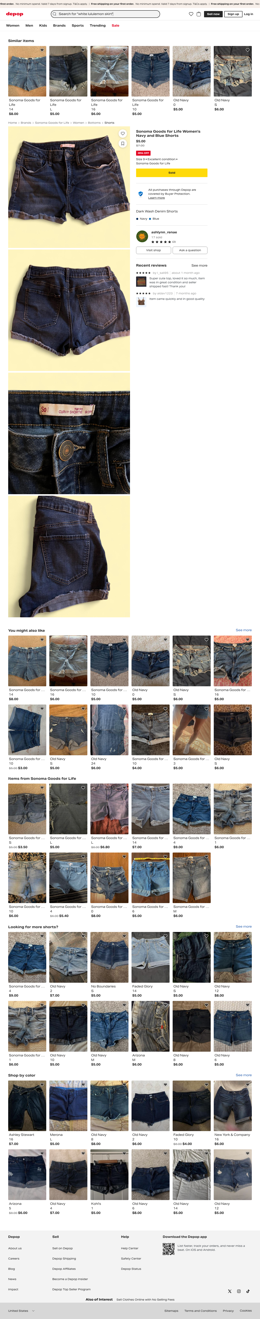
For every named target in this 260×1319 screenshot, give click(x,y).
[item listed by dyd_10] (68, 957)
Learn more (156, 198)
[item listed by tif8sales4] (151, 809)
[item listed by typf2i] (109, 1026)
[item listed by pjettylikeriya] (192, 957)
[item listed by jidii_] (151, 1106)
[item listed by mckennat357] (233, 809)
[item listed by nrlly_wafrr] (27, 809)
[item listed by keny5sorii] (109, 1174)
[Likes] (191, 14)
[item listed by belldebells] (192, 1174)
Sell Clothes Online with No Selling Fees (145, 1299)
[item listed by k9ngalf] (151, 1174)
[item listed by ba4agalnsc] (151, 957)
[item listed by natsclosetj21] (192, 1026)
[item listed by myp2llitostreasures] (27, 730)
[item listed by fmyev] (233, 730)
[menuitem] (12, 25)
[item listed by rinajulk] (151, 878)
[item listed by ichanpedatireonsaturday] (109, 957)
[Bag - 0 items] (199, 14)
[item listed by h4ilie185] (151, 730)
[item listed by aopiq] (68, 730)
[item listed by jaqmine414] (27, 1174)
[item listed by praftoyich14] (233, 1026)
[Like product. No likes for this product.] (123, 133)
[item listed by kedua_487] (192, 1106)
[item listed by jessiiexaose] (68, 1026)
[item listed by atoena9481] (233, 1174)
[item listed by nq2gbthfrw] (233, 1106)
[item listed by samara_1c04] (151, 1026)
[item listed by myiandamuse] (68, 1174)
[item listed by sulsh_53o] (109, 878)
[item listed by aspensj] (192, 661)
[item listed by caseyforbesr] (109, 1106)
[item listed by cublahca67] (27, 878)
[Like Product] (42, 50)
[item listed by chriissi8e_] (27, 1106)
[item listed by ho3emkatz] (192, 730)
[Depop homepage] (14, 14)
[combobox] (105, 14)
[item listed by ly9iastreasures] (68, 809)
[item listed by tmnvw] (151, 661)
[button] (179, 242)
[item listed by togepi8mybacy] (109, 809)
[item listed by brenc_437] (192, 878)
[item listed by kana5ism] (192, 809)
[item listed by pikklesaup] (233, 957)
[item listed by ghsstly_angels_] (233, 661)
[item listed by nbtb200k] (109, 661)
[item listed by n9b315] (27, 661)
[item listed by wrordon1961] (68, 661)
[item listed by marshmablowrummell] (68, 1106)
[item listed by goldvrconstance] (68, 878)
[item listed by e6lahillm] (109, 730)
